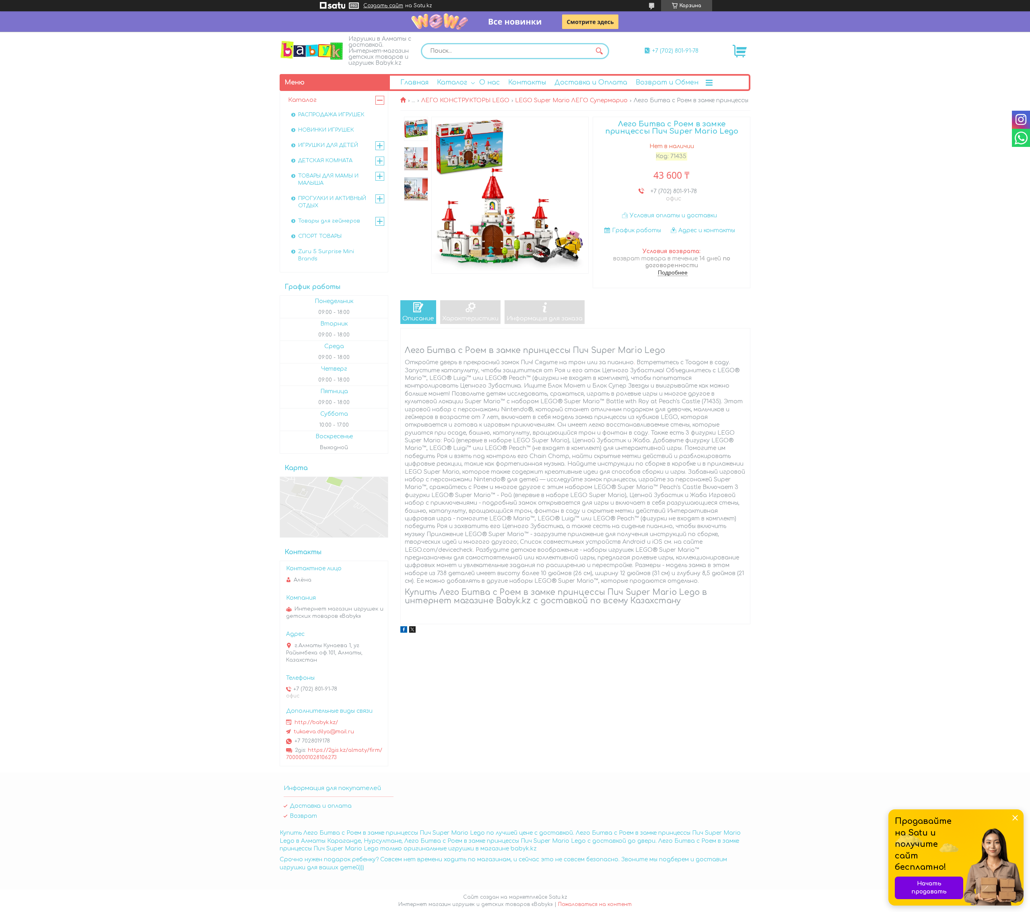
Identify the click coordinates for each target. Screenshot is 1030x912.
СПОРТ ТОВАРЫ (320, 236)
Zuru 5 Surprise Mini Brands (326, 255)
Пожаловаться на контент (595, 904)
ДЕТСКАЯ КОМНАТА (325, 160)
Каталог (452, 82)
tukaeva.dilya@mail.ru (324, 732)
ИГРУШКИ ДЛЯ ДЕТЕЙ (328, 145)
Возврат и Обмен (667, 82)
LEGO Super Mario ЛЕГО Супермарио (571, 100)
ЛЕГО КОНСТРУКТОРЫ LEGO (465, 100)
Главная (414, 82)
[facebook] (403, 631)
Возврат (303, 816)
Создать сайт (383, 5)
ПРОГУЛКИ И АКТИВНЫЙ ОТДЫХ (332, 202)
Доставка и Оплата (590, 82)
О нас (489, 82)
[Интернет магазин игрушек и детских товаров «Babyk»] (311, 50)
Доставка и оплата (321, 806)
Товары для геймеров (329, 221)
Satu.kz (558, 897)
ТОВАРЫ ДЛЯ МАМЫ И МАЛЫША (328, 179)
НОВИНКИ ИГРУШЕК (326, 130)
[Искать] (599, 51)
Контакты (527, 82)
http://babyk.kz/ (316, 722)
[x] (412, 631)
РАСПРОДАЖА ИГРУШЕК (331, 115)
